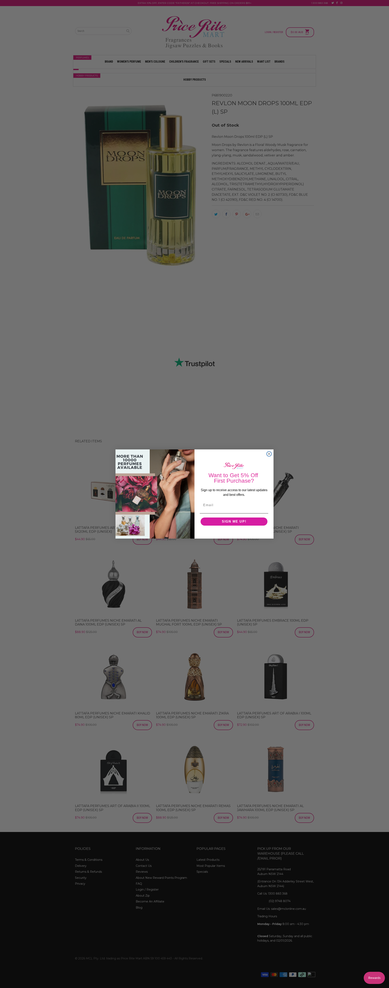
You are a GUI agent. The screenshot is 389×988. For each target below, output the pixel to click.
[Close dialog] (269, 453)
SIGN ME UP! (234, 521)
